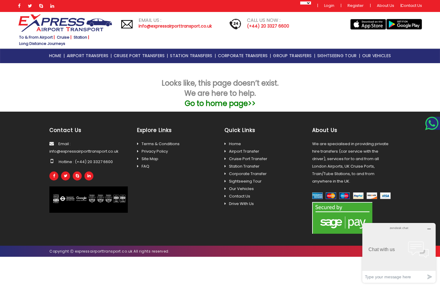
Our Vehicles (241, 189)
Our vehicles (376, 56)
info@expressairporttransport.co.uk (175, 26)
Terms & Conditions (161, 144)
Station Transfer (244, 166)
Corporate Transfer (248, 174)
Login (329, 5)
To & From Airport (36, 37)
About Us (385, 5)
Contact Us (411, 5)
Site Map (150, 159)
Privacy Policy (155, 151)
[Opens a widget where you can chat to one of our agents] (399, 253)
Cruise (63, 37)
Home (56, 56)
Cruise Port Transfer (248, 159)
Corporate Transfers (244, 56)
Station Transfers (192, 56)
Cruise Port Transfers (140, 56)
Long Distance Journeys (42, 43)
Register (356, 5)
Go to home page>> (220, 103)
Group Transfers (293, 56)
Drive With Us (241, 203)
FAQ (145, 166)
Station (80, 37)
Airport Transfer (244, 151)
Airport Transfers (88, 56)
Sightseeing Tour (338, 56)
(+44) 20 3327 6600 (268, 26)
